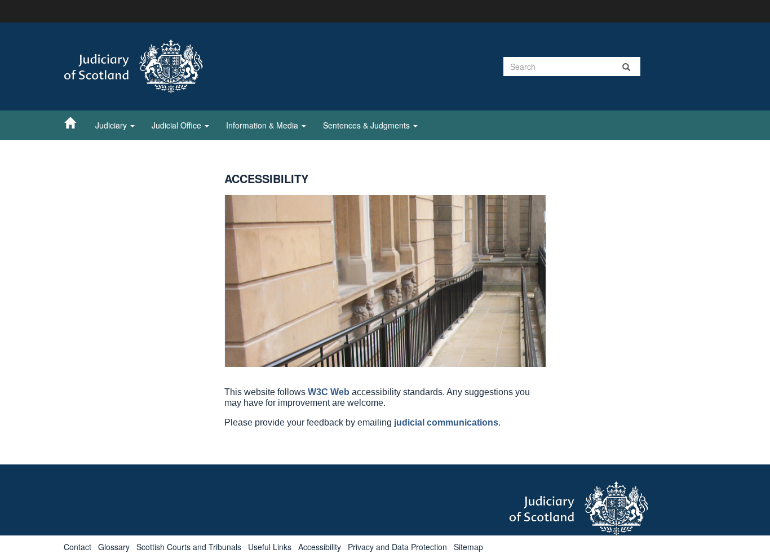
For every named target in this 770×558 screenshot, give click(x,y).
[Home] (75, 122)
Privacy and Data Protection (397, 546)
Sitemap (468, 546)
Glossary (114, 546)
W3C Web (328, 392)
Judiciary (112, 125)
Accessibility (319, 546)
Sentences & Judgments (367, 125)
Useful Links (269, 546)
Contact (77, 546)
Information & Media (263, 125)
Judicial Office (177, 125)
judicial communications (446, 422)
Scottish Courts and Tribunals (188, 546)
